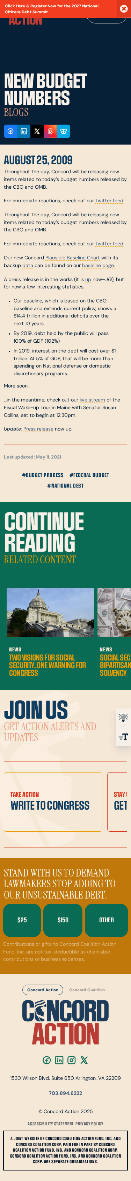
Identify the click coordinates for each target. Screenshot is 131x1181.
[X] (84, 1060)
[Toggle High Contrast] (123, 717)
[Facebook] (46, 1060)
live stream (91, 400)
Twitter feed (109, 201)
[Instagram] (72, 1060)
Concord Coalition (87, 990)
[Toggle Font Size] (123, 736)
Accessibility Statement (51, 1124)
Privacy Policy (89, 1124)
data (27, 265)
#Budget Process (43, 475)
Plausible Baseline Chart (72, 258)
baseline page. (98, 265)
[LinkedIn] (59, 1060)
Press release (38, 429)
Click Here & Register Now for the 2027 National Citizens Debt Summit (52, 9)
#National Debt (65, 486)
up (88, 279)
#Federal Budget (89, 475)
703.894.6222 (65, 1093)
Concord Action (42, 990)
